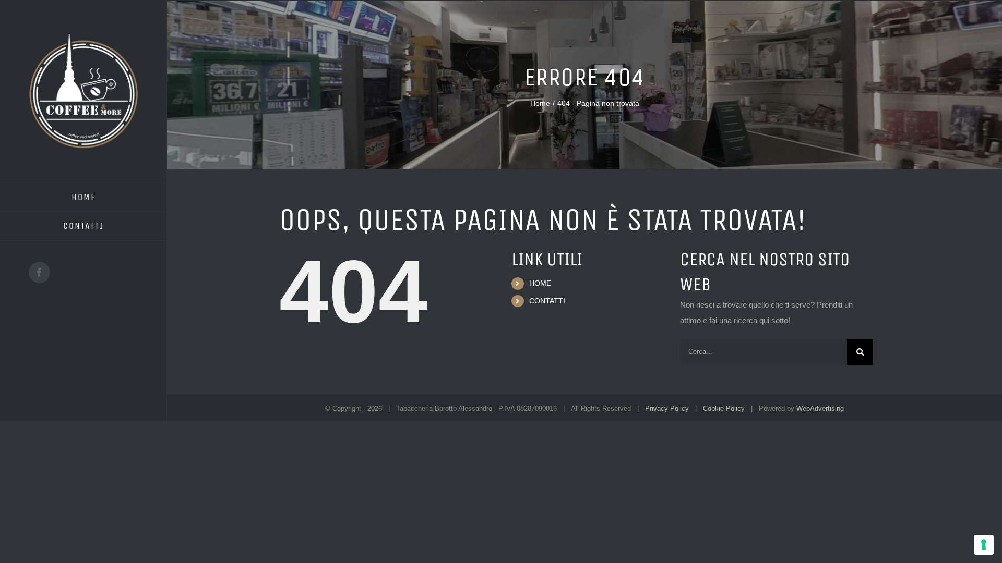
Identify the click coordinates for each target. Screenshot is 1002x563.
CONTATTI (547, 301)
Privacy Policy (667, 408)
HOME (540, 283)
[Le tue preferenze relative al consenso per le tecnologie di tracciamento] (984, 545)
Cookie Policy (724, 408)
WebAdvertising (820, 408)
